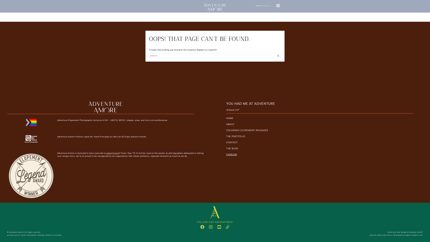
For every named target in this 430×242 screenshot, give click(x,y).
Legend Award (112, 153)
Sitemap (41, 235)
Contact (272, 17)
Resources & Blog (230, 17)
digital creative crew (414, 235)
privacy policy (13, 235)
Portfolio (203, 17)
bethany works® (416, 232)
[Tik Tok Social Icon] (226, 227)
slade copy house (384, 235)
